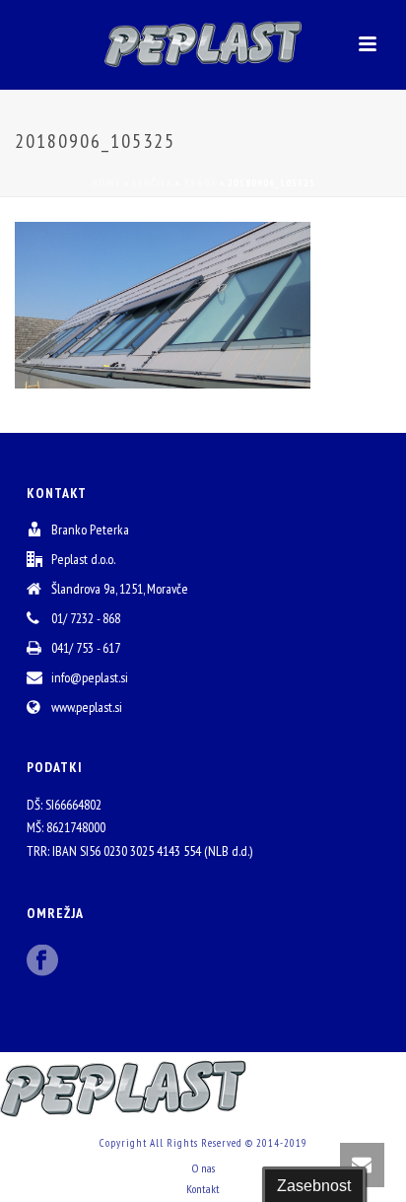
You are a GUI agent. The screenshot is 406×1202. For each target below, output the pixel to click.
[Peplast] (203, 44)
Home (106, 183)
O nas (203, 1168)
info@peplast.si (89, 677)
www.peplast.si (86, 707)
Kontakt (203, 1188)
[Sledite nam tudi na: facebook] (42, 961)
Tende (200, 183)
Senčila (152, 183)
